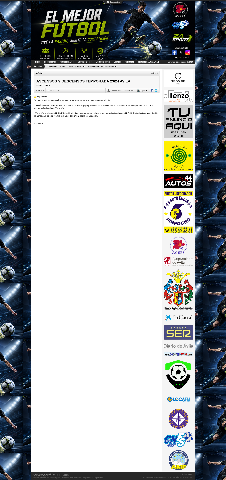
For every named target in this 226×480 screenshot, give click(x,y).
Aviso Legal (187, 474)
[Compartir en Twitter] (156, 90)
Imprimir (143, 91)
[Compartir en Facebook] (152, 90)
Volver (153, 73)
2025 (55, 66)
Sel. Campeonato (101, 66)
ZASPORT (75, 66)
